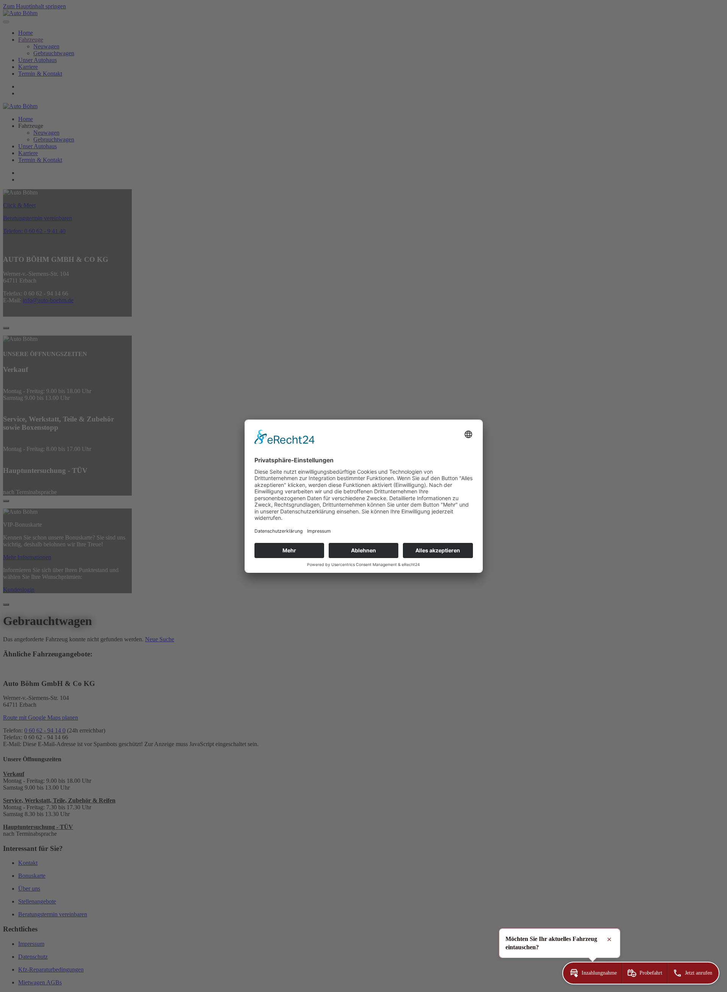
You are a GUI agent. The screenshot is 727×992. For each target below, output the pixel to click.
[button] (592, 973)
